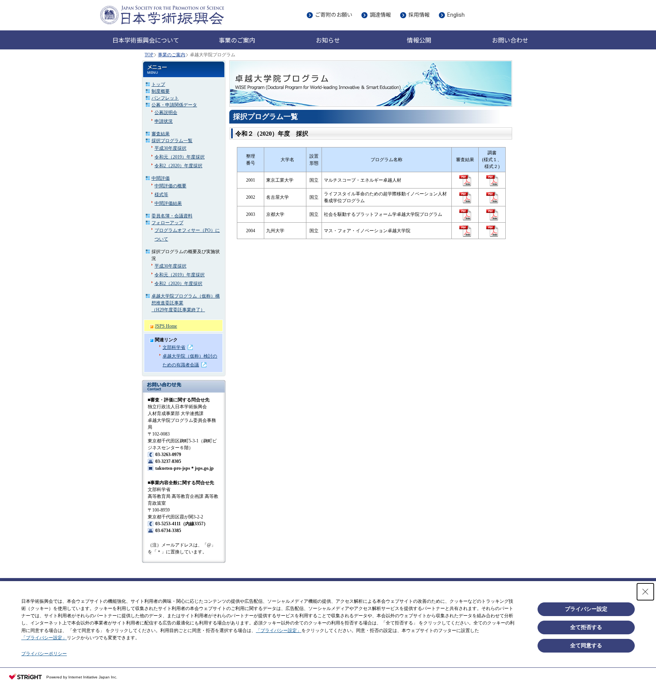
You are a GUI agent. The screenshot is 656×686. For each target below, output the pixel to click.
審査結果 (160, 133)
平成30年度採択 (170, 148)
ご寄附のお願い (333, 15)
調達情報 (380, 15)
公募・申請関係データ (174, 105)
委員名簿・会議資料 (171, 216)
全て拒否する (586, 627)
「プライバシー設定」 (278, 630)
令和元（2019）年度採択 (180, 157)
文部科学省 (173, 347)
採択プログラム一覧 (171, 140)
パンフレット (165, 98)
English (456, 15)
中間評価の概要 (170, 186)
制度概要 (160, 91)
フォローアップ (167, 222)
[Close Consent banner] (645, 591)
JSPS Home (166, 326)
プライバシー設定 (586, 609)
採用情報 (419, 15)
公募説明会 (166, 112)
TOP (149, 54)
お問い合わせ (510, 40)
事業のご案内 (171, 54)
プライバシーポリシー (44, 653)
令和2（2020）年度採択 (178, 165)
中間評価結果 (168, 203)
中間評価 (160, 178)
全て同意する (586, 645)
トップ (158, 84)
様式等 (161, 194)
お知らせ (328, 40)
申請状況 (164, 121)
